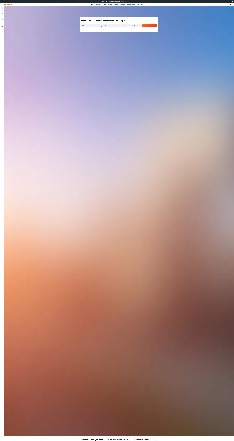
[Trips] (2, 23)
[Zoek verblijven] (2, 11)
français (127, 1)
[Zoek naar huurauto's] (2, 13)
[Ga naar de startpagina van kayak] (8, 4)
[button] (232, 1)
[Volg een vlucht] (2, 19)
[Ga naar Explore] (2, 17)
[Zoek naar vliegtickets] (2, 8)
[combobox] (83, 23)
